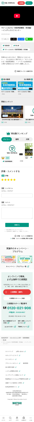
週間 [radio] (17, 139)
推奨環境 (25, 363)
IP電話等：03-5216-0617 (17, 312)
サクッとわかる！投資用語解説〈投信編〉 (17, 49)
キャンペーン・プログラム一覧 (16, 266)
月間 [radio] (27, 139)
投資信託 (7, 45)
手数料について (22, 326)
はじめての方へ (9, 326)
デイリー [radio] (6, 139)
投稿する (17, 225)
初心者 (17, 45)
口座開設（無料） (17, 292)
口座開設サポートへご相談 (17, 298)
